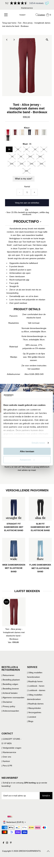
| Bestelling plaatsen (11, 680)
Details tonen (38, 443)
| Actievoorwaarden (10, 711)
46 (12, 156)
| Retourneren (8, 675)
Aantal (27, 186)
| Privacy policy (8, 706)
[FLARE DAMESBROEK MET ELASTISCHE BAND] (40, 549)
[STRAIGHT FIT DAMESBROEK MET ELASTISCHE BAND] (13, 508)
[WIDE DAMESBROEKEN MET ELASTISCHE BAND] (13, 549)
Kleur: (27, 128)
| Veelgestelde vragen (11, 748)
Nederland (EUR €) (15, 822)
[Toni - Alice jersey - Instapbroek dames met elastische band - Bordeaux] (14, 611)
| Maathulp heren (35, 681)
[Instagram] (7, 842)
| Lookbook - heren (35, 686)
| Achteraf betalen (10, 693)
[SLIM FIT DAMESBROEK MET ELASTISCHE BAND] (40, 508)
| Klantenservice (9, 752)
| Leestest (31, 717)
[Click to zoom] (47, 39)
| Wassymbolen (34, 708)
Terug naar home (9, 23)
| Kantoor (6, 761)
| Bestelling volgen (10, 684)
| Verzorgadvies (34, 712)
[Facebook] (3, 842)
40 (26, 149)
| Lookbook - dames (36, 690)
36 (9, 149)
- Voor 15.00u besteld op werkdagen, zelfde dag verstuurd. (27, 213)
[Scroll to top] (48, 851)
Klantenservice (27, 8)
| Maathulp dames (35, 703)
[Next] (14, 39)
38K (40, 156)
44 (44, 149)
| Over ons (6, 757)
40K (11, 164)
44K (31, 164)
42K (21, 164)
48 (21, 156)
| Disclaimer (7, 702)
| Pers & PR (7, 765)
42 (35, 149)
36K (30, 156)
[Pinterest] (10, 842)
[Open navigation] (7, 14)
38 (18, 149)
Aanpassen (25, 459)
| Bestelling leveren (10, 688)
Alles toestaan (27, 451)
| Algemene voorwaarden (13, 697)
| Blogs (30, 721)
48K (26, 171)
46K (41, 164)
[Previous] (7, 39)
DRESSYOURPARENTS (29, 851)
